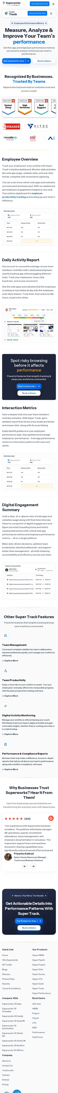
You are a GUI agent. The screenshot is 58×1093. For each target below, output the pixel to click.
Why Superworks (10, 960)
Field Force (37, 1037)
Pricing (5, 1084)
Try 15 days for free (27, 921)
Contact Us (7, 1065)
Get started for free (39, 4)
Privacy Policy (8, 979)
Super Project (38, 964)
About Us (6, 1061)
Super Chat (37, 969)
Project (35, 1013)
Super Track (38, 988)
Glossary (6, 974)
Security (6, 983)
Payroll (35, 1018)
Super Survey (38, 974)
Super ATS (37, 979)
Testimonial (7, 1070)
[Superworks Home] (11, 4)
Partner (5, 1079)
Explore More (11, 660)
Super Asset (38, 983)
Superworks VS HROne (12, 1050)
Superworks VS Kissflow (13, 1045)
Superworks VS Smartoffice (9, 1027)
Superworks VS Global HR (12, 1034)
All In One (36, 1004)
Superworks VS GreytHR (13, 1021)
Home (5, 955)
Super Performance (41, 993)
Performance (38, 1032)
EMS (34, 1027)
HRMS (35, 1008)
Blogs (4, 969)
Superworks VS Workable (9, 1010)
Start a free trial (27, 386)
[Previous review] (25, 866)
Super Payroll (38, 960)
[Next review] (33, 866)
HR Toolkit (7, 964)
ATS (34, 1023)
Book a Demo (44, 61)
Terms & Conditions (11, 988)
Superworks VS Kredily (12, 1016)
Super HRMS (38, 955)
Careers (6, 1075)
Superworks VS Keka (11, 1004)
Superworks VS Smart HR (14, 1040)
